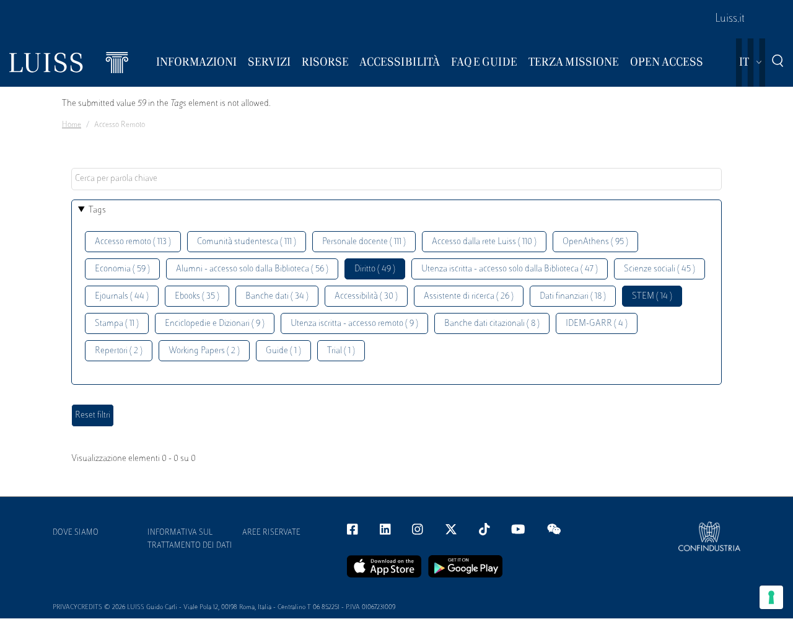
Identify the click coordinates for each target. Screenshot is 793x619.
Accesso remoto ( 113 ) (133, 242)
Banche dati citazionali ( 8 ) (492, 323)
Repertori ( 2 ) (118, 351)
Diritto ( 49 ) (374, 269)
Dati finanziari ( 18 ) (573, 296)
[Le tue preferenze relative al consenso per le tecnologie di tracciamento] (771, 597)
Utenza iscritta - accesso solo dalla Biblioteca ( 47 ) (509, 269)
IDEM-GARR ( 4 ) (597, 323)
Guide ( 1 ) (283, 351)
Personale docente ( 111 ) (364, 242)
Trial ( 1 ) (341, 351)
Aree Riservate (271, 533)
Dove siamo (76, 533)
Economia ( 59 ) (122, 269)
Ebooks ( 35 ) (197, 296)
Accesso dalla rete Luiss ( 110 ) (484, 242)
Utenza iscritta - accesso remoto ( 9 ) (354, 323)
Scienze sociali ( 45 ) (659, 269)
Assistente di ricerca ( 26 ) (469, 296)
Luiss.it (730, 19)
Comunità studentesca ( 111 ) (246, 242)
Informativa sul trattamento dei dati (189, 539)
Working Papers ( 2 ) (204, 351)
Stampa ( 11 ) (117, 323)
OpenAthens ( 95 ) (595, 242)
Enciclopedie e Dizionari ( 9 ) (215, 323)
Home (71, 125)
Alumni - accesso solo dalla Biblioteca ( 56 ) (252, 269)
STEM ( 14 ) (652, 296)
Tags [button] (97, 210)
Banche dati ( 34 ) (277, 296)
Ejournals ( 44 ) (122, 296)
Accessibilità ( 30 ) (366, 296)
